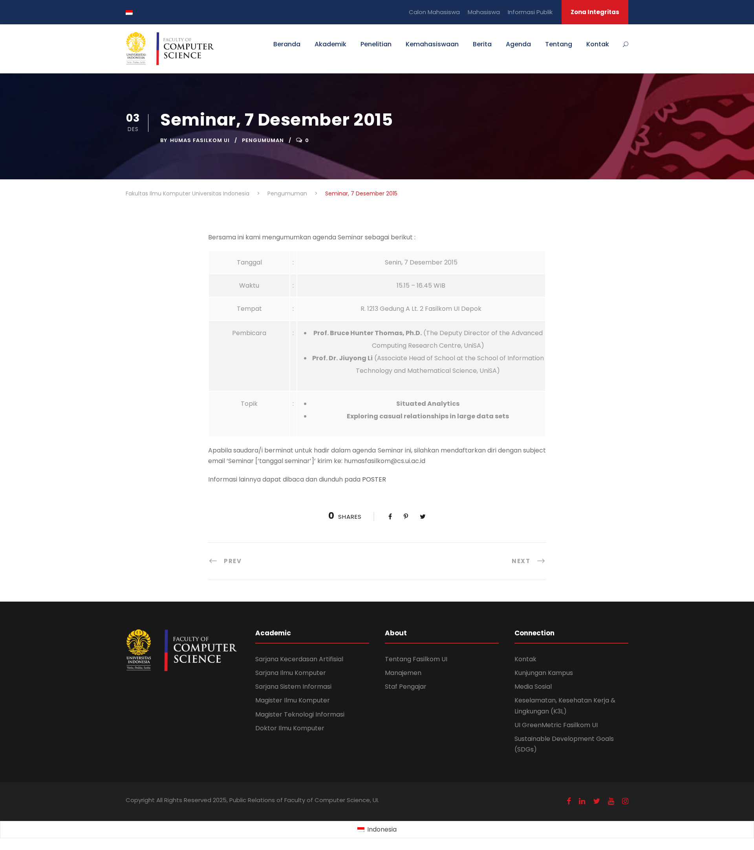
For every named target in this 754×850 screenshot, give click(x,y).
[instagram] (625, 801)
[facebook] (569, 801)
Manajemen (403, 672)
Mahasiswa (484, 12)
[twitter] (596, 801)
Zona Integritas (595, 12)
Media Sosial (533, 686)
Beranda (286, 44)
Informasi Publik (530, 12)
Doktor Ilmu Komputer (289, 728)
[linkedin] (582, 801)
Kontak (597, 44)
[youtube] (611, 801)
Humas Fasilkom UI (200, 140)
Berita (482, 44)
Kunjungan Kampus (543, 672)
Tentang (558, 44)
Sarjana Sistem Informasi (293, 686)
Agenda (518, 44)
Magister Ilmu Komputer (292, 700)
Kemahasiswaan (432, 44)
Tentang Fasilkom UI (416, 659)
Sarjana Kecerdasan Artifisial (299, 659)
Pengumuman (263, 140)
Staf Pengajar (405, 686)
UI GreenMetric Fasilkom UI (556, 725)
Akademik (330, 44)
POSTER (374, 479)
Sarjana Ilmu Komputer (290, 672)
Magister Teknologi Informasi (299, 714)
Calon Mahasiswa (434, 12)
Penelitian (376, 44)
